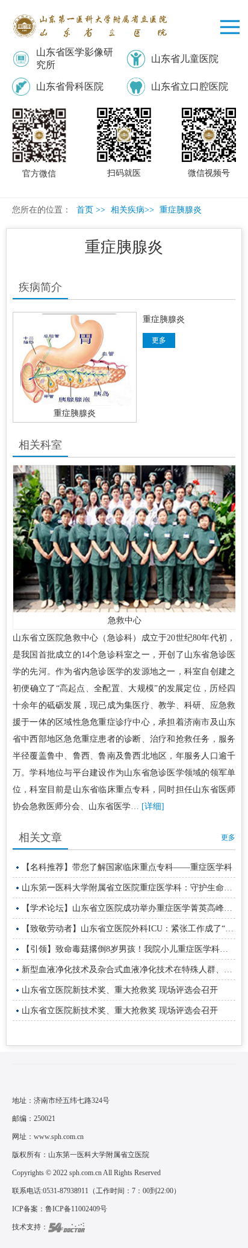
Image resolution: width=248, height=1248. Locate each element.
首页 (84, 209)
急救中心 (124, 620)
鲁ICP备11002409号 (76, 1209)
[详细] (152, 806)
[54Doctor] (66, 1227)
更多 (228, 837)
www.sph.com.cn (59, 1136)
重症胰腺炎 (75, 413)
